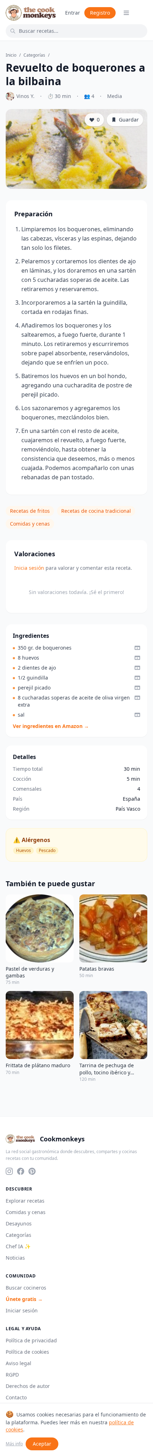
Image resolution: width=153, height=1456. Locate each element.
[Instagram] (9, 1171)
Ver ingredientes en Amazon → (51, 726)
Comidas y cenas (30, 523)
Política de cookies (27, 1351)
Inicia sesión (29, 567)
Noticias (15, 1257)
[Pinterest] (32, 1171)
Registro (100, 12)
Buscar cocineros (26, 1287)
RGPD (12, 1374)
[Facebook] (20, 1171)
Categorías (34, 55)
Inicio (11, 55)
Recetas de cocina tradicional (96, 510)
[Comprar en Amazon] (137, 648)
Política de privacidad (31, 1340)
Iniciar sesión (22, 1310)
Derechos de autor (28, 1386)
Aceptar (42, 1443)
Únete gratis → (24, 1299)
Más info (14, 1444)
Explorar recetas (25, 1200)
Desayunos (19, 1223)
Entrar (72, 12)
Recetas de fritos (30, 510)
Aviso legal (18, 1363)
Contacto (16, 1397)
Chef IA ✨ (18, 1246)
